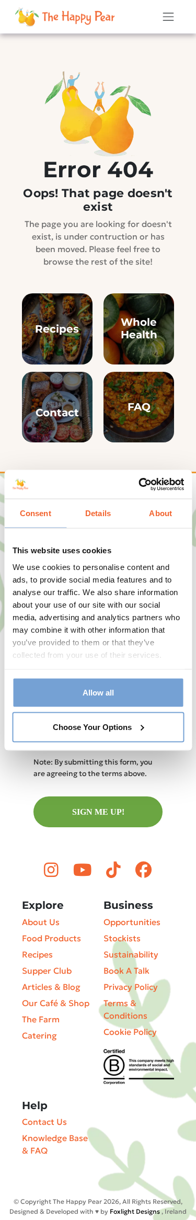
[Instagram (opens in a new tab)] (53, 870)
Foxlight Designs (135, 1211)
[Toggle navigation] (168, 16)
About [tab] (160, 513)
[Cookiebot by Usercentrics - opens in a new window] (139, 484)
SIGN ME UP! (98, 811)
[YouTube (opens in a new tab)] (84, 870)
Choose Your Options (92, 726)
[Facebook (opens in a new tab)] (143, 870)
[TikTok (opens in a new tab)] (115, 870)
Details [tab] (98, 513)
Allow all (98, 692)
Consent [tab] (35, 513)
